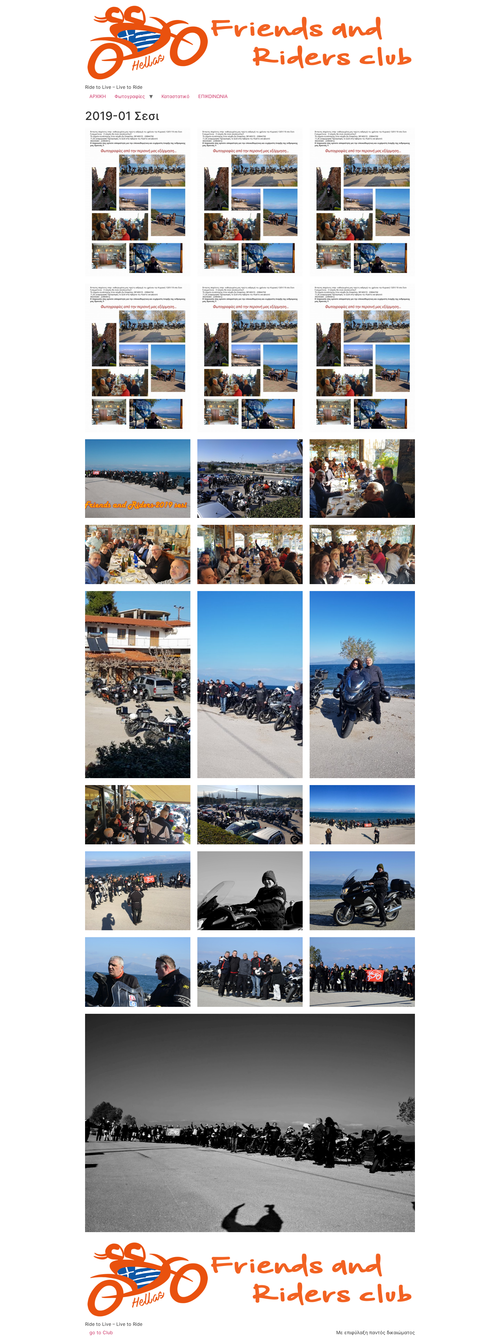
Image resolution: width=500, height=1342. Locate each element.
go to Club (101, 1332)
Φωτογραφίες (130, 96)
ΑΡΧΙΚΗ (97, 96)
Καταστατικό (175, 96)
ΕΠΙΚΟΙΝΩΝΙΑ (213, 96)
